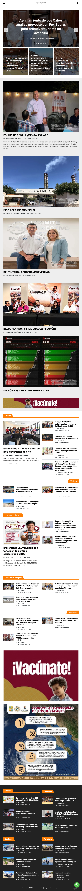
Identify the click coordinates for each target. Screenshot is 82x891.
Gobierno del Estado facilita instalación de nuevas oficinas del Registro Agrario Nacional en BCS (66, 539)
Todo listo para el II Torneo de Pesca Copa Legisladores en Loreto (66, 450)
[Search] (78, 3)
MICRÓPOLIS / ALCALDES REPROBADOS (26, 390)
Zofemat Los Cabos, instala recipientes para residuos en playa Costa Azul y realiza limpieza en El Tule (27, 876)
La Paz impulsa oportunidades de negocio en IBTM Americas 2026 (27, 489)
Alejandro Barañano (13, 332)
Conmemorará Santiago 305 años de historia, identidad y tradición (27, 800)
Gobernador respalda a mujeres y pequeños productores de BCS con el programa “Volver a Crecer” (66, 524)
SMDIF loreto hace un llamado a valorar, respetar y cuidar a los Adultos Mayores (66, 586)
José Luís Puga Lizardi (13, 138)
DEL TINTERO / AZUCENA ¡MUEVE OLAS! (27, 272)
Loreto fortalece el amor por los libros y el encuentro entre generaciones (27, 827)
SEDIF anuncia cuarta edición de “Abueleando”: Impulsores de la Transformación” (28, 586)
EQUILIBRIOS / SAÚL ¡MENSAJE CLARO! (26, 135)
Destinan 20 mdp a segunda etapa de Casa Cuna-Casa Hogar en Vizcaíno (27, 599)
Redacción (33, 34)
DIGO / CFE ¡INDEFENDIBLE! (19, 210)
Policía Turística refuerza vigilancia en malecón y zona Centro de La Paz (66, 861)
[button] (36, 43)
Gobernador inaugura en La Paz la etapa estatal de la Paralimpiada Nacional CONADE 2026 (65, 802)
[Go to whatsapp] (77, 885)
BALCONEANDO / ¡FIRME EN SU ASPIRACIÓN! (29, 328)
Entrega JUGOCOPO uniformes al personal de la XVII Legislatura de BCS (65, 424)
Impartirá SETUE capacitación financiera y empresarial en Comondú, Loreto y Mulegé (66, 489)
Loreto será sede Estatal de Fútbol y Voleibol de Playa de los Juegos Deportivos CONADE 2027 (66, 815)
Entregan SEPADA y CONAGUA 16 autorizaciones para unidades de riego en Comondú (27, 621)
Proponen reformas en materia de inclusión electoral (66, 437)
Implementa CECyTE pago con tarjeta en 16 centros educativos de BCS (20, 550)
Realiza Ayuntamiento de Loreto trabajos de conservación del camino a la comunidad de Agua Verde (40, 63)
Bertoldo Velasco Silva (14, 394)
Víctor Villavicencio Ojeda (15, 213)
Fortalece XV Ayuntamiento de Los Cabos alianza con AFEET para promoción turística (27, 637)
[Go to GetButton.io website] (76, 888)
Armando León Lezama (13, 275)
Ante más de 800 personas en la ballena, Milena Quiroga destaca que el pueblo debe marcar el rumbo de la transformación (66, 466)
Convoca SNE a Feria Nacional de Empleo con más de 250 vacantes (66, 620)
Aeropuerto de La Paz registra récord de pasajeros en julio (27, 503)
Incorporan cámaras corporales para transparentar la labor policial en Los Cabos (66, 876)
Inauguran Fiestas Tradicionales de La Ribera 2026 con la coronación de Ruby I (26, 814)
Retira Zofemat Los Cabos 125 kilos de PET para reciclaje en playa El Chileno (27, 848)
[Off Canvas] (4, 3)
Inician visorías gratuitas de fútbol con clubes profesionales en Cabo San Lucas (66, 828)
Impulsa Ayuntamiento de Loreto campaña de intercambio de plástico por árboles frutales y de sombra (27, 862)
